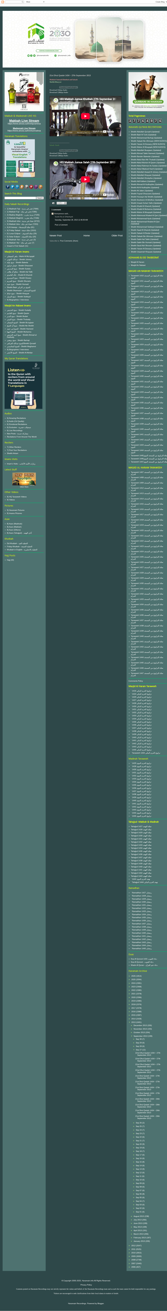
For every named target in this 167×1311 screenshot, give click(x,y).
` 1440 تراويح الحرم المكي (141, 737)
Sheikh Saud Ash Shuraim (141, 245)
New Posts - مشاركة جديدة (17, 434)
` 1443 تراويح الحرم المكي (141, 747)
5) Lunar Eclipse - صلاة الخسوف (20, 233)
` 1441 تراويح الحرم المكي (141, 740)
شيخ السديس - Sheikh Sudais (19, 269)
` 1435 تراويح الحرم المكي (141, 722)
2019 (133, 1001)
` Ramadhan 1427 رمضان (141, 893)
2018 (133, 1004)
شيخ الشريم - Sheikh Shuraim (19, 281)
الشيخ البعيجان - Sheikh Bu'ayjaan (20, 322)
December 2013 (140, 1025)
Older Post (117, 235)
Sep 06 (139, 1194)
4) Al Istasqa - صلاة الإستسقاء (18, 227)
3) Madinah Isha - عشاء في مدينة (20, 221)
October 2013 (139, 1032)
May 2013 (138, 1227)
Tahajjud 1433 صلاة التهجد (141, 845)
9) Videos (11, 500)
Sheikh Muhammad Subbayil (143, 227)
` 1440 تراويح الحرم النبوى (141, 800)
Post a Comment (61, 225)
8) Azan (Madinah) (14, 524)
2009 (133, 1256)
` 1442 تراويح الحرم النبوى (141, 807)
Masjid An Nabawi (138, 265)
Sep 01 (139, 1212)
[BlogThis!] (60, 203)
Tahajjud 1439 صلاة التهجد (141, 864)
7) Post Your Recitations (17, 450)
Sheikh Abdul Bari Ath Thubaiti (143, 160)
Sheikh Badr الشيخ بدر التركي (18, 287)
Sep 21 (139, 1141)
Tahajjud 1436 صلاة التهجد (141, 854)
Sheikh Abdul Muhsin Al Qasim (143, 163)
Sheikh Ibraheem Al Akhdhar (143, 200)
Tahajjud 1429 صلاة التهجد (141, 832)
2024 (133, 983)
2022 (133, 990)
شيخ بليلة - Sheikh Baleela (17, 262)
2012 (133, 1246)
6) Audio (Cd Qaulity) (15, 421)
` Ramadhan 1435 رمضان (141, 917)
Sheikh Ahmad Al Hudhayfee (143, 184)
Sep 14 (139, 1165)
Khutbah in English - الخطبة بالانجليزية (22, 550)
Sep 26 (139, 1123)
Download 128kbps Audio (59, 92)
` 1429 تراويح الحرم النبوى (141, 763)
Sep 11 (139, 1176)
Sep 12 (139, 1173)
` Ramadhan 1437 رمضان (141, 924)
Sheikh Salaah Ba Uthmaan (142, 141)
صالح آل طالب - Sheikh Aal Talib (19, 272)
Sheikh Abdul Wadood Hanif (142, 169)
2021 (133, 994)
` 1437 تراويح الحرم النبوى (141, 791)
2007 (133, 1263)
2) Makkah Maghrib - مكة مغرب (20, 218)
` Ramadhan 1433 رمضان (141, 911)
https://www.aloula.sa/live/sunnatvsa (24, 131)
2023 (133, 987)
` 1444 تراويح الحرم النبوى (141, 813)
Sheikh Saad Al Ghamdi (141, 230)
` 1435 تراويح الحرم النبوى (141, 785)
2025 (133, 979)
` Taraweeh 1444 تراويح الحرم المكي (145, 753)
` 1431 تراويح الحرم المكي (141, 709)
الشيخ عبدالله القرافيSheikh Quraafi (21, 343)
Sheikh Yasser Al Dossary (141, 144)
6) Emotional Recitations (17, 424)
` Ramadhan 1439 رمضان (141, 930)
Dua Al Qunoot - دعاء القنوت (142, 962)
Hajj (8, 560)
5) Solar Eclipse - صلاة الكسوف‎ (19, 237)
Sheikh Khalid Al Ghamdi (141, 206)
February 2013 (140, 1238)
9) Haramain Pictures (15, 510)
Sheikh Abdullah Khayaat (141, 175)
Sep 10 (139, 1180)
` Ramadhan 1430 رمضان (141, 902)
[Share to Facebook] (65, 203)
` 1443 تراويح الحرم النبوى (141, 810)
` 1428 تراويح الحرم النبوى (141, 766)
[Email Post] (53, 203)
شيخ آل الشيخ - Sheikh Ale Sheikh (20, 326)
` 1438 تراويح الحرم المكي (141, 731)
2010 (133, 1253)
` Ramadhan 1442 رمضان (141, 939)
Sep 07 (139, 1190)
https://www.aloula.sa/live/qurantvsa (24, 124)
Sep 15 (139, 1162)
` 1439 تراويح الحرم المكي (141, 734)
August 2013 (139, 1216)
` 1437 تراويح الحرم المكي (141, 728)
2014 (133, 1019)
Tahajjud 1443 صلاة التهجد (141, 876)
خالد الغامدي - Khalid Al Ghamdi (19, 275)
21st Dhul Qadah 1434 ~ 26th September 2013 (147, 1100)
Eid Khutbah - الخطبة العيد (17, 543)
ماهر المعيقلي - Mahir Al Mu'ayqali (20, 256)
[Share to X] (63, 203)
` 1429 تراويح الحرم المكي (141, 697)
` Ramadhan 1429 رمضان (141, 899)
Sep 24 (139, 1130)
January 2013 (139, 1241)
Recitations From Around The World (22, 437)
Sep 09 (139, 1183)
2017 (133, 1008)
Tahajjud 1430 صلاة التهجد (141, 836)
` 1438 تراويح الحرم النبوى (141, 794)
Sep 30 (139, 1039)
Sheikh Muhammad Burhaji (142, 138)
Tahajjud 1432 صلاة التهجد (141, 842)
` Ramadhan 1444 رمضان (141, 945)
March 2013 (139, 1234)
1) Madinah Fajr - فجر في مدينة (19, 209)
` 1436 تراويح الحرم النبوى (141, 788)
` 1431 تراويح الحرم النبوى (141, 773)
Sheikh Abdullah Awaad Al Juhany (145, 172)
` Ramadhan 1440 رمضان (141, 933)
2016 (133, 1011)
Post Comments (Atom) (69, 241)
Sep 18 (139, 1151)
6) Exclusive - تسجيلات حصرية (19, 427)
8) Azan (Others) (14, 530)
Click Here (24, 487)
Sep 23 (139, 1133)
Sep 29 (139, 1043)
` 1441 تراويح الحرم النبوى (141, 804)
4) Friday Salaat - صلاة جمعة (18, 230)
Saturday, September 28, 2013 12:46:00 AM (71, 220)
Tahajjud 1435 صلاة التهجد (141, 851)
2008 (133, 1260)
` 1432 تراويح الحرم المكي (141, 712)
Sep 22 (139, 1137)
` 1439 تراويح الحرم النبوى (141, 797)
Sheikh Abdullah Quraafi (141, 132)
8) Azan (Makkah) (14, 527)
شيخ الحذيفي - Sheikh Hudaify (19, 310)
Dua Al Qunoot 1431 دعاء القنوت (144, 959)
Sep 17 (139, 1155)
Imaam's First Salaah (15, 246)
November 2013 (140, 1029)
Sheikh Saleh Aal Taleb (140, 239)
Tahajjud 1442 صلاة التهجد (141, 873)
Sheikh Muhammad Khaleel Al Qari (145, 222)
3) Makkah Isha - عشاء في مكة (19, 224)
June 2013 (138, 1223)
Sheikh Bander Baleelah (141, 156)
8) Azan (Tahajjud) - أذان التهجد (19, 533)
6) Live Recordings (14, 430)
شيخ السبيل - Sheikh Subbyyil (19, 297)
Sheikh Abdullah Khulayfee (142, 178)
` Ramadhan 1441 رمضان (141, 936)
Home (87, 235)
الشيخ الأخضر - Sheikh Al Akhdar (20, 353)
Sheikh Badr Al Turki (139, 135)
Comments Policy (136, 681)
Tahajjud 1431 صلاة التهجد (141, 839)
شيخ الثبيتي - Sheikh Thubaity (18, 319)
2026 (133, 976)
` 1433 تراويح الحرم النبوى (141, 779)
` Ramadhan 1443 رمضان (141, 942)
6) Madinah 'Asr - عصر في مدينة (20, 240)
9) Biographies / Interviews (18, 300)
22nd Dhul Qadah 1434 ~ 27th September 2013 (147, 1054)
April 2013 (138, 1230)
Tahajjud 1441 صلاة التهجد (141, 870)
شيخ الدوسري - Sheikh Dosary (19, 278)
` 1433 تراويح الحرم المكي (141, 716)
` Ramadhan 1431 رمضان (141, 905)
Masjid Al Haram (137, 262)
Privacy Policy (86, 1285)
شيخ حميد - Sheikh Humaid (18, 284)
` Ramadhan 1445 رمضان (141, 948)
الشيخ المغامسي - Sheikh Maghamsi (21, 346)
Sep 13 (139, 1169)
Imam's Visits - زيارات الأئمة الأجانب (21, 464)
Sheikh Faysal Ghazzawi (141, 194)
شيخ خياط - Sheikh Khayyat (18, 293)
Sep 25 (139, 1126)
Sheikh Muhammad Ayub (141, 218)
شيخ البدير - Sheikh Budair (17, 316)
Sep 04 (139, 1201)
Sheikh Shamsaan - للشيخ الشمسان (21, 290)
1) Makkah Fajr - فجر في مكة (19, 212)
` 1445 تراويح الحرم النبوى (141, 816)
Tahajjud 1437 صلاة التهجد (141, 857)
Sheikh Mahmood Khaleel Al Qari (145, 215)
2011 (133, 1249)
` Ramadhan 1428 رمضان (141, 896)
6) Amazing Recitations (16, 418)
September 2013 (141, 1036)
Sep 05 (139, 1197)
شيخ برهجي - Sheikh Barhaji (18, 340)
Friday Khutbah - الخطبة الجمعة (19, 546)
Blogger (100, 1303)
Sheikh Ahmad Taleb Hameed (143, 153)
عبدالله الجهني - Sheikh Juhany (19, 259)
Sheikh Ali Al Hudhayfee (140, 187)
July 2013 (138, 1220)
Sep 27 (139, 1050)
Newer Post (56, 235)
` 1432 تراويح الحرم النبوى (141, 776)
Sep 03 (139, 1205)
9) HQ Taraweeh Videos (17, 497)
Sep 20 (139, 1144)
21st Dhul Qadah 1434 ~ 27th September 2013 (147, 1077)
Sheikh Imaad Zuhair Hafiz (142, 203)
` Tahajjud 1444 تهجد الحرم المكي (144, 882)
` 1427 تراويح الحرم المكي (141, 700)
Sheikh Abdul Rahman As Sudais (144, 166)
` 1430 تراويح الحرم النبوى (141, 769)
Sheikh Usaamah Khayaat (142, 252)
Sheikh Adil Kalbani (139, 181)
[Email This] (58, 203)
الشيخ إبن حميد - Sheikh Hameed (20, 329)
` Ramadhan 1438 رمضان (141, 927)
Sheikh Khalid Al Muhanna (142, 209)
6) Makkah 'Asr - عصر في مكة (19, 243)
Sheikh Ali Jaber (138, 191)
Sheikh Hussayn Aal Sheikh (142, 197)
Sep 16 (139, 1158)
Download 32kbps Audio (58, 90)
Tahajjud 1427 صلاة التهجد (141, 826)
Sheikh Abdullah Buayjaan (142, 150)
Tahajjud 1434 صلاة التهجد (141, 848)
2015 (133, 1015)
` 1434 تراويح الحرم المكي (141, 719)
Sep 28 (139, 1046)
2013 (133, 1022)
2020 (133, 997)
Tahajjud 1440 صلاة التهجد (141, 867)
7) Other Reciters (14, 447)
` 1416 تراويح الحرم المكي (141, 691)
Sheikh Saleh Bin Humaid (141, 242)
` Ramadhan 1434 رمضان (141, 914)
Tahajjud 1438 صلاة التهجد (141, 861)
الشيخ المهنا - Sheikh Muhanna (19, 332)
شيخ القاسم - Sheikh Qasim (18, 313)
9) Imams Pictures (14, 513)
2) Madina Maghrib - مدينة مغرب (20, 215)
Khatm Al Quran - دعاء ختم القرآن (144, 965)
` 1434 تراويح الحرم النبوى (141, 782)
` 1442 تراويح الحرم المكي (141, 743)
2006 (133, 1267)
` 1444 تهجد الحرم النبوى (140, 879)
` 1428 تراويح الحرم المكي (141, 703)
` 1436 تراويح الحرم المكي (141, 725)
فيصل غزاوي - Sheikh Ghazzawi (20, 266)
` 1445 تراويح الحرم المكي (141, 750)
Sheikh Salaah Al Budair (141, 233)
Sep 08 (139, 1187)
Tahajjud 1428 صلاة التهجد (141, 830)
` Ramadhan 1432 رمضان (141, 908)
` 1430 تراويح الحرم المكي (141, 706)
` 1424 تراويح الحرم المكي (141, 694)
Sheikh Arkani (12, 453)
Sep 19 (139, 1148)
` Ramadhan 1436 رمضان (141, 920)
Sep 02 (139, 1208)
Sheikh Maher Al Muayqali (142, 147)
